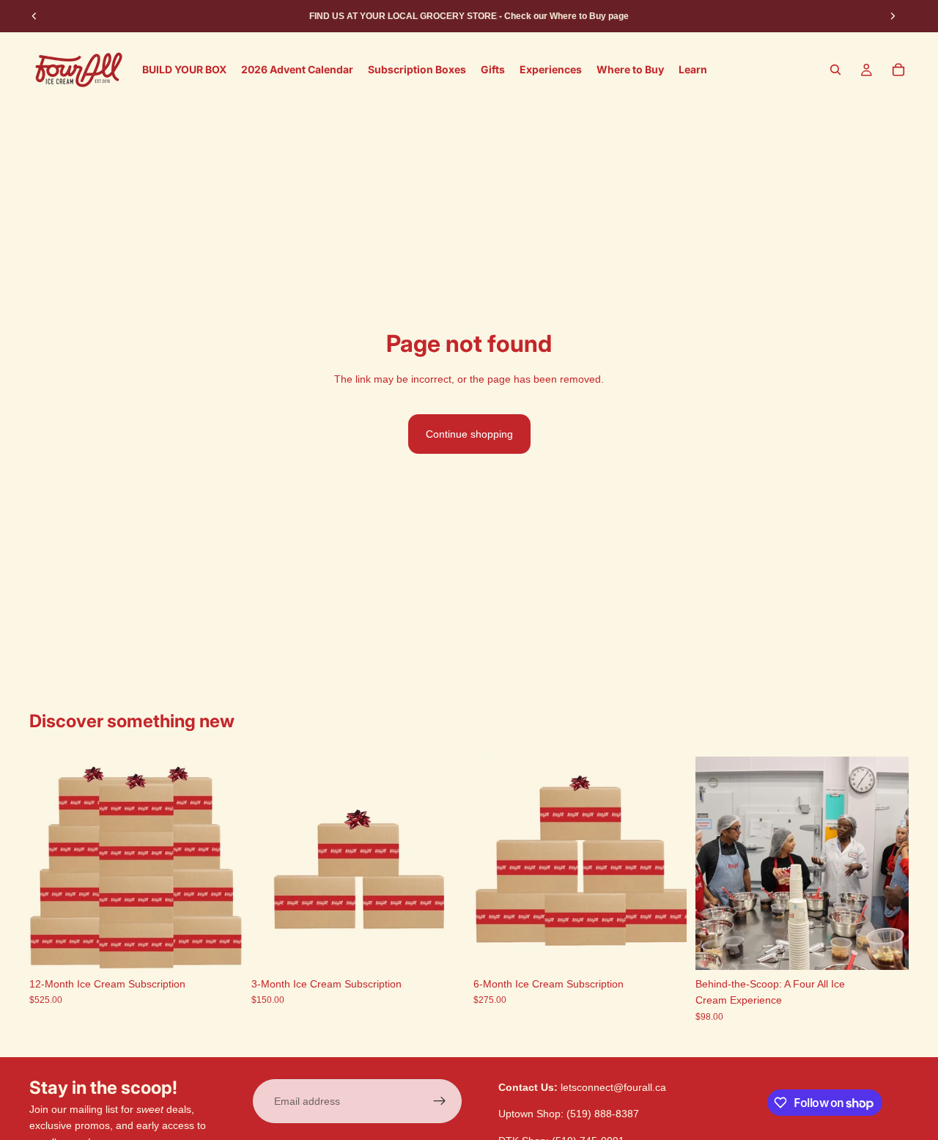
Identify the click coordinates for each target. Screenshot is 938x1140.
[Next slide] (892, 16)
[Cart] (898, 70)
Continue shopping (469, 434)
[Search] (835, 70)
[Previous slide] (34, 16)
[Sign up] (439, 1101)
